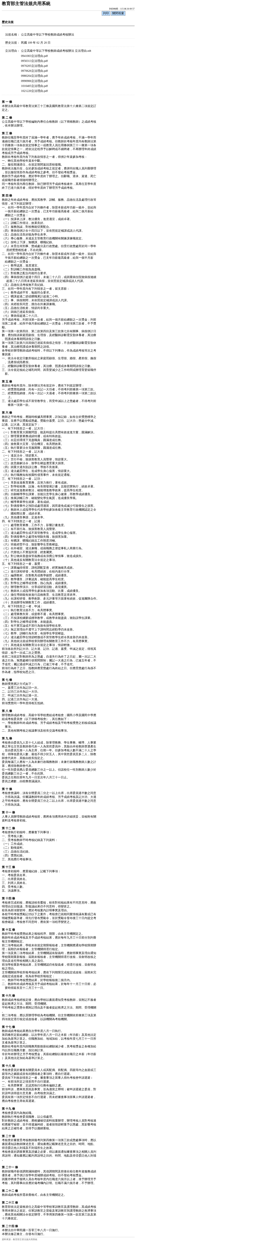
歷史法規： (12, 42)
